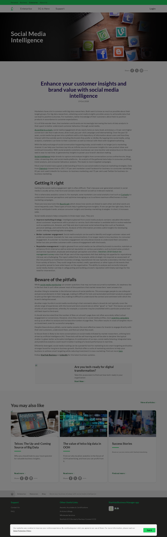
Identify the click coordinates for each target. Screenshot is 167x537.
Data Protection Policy (22, 531)
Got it (149, 530)
